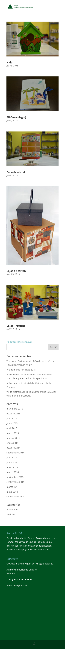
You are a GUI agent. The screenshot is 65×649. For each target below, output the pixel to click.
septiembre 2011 (15, 481)
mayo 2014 (12, 467)
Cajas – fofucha (16, 326)
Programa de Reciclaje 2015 (21, 369)
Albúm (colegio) (16, 117)
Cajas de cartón (16, 271)
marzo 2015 (12, 433)
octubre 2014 (13, 447)
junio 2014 (12, 462)
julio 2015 (11, 418)
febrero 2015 (13, 437)
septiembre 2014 (15, 452)
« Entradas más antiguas (19, 341)
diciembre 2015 (14, 408)
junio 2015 (12, 423)
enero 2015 (12, 442)
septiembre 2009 (15, 496)
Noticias (10, 514)
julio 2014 (11, 457)
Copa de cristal (15, 172)
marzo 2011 (12, 486)
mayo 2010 (12, 491)
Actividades (12, 509)
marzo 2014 (12, 472)
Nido (9, 62)
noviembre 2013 (15, 477)
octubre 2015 (13, 413)
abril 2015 (11, 428)
